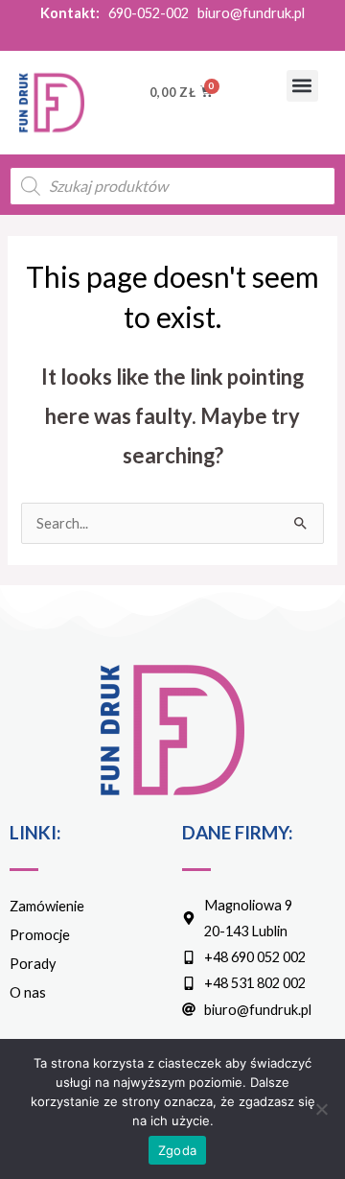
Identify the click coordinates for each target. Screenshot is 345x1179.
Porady (33, 963)
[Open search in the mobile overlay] (172, 186)
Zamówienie (47, 906)
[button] (302, 86)
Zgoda (177, 1150)
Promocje (40, 935)
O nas (28, 992)
